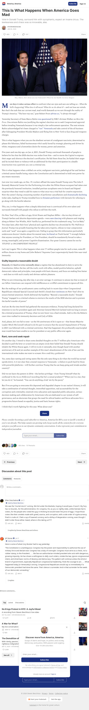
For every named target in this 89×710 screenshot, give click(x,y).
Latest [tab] (10, 603)
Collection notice (61, 693)
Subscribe (72, 4)
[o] (83, 612)
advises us (55, 113)
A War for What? (10, 623)
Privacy (44, 693)
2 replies (11, 580)
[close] (67, 627)
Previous (10, 462)
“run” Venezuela (45, 128)
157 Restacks (30, 445)
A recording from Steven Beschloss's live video (20, 612)
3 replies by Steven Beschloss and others (23, 530)
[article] (44, 613)
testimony (60, 291)
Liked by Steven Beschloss (15, 503)
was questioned (44, 119)
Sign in (83, 4)
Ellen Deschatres (11, 500)
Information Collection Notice (44, 667)
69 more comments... (8, 591)
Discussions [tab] (19, 603)
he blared (51, 234)
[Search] (85, 602)
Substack (33, 705)
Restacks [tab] (17, 479)
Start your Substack (38, 699)
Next (80, 462)
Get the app (56, 699)
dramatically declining (77, 194)
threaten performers (51, 197)
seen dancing (55, 218)
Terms (51, 693)
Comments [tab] (7, 479)
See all (6, 655)
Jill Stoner (9, 538)
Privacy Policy (62, 667)
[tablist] (12, 478)
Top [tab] (4, 603)
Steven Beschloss (14, 27)
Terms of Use (55, 665)
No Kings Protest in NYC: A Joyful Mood (21, 609)
